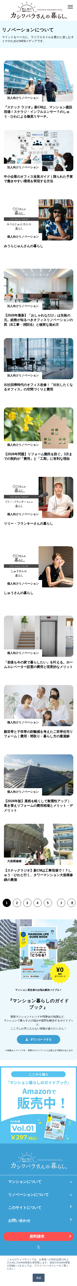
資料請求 (37, 1236)
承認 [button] (38, 1277)
